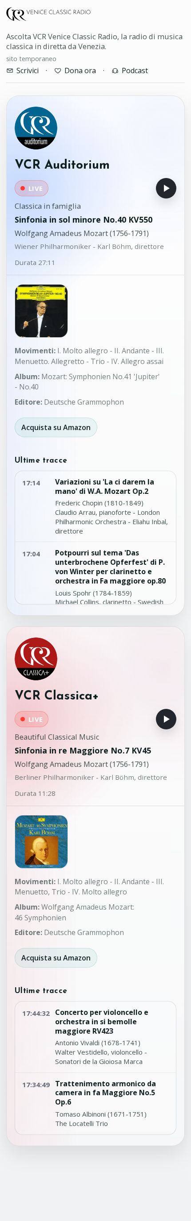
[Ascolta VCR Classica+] (166, 719)
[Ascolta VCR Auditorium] (166, 188)
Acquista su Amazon (56, 427)
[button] (41, 311)
